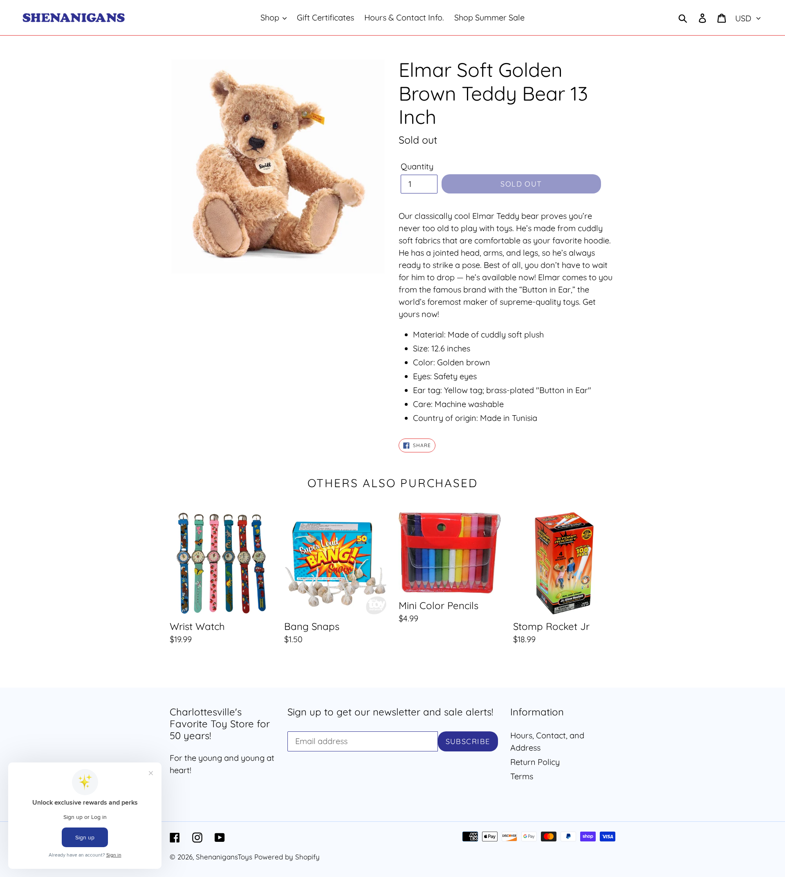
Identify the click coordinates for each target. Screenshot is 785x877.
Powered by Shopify (287, 856)
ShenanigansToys (224, 856)
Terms (521, 776)
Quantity (417, 166)
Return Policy (535, 762)
